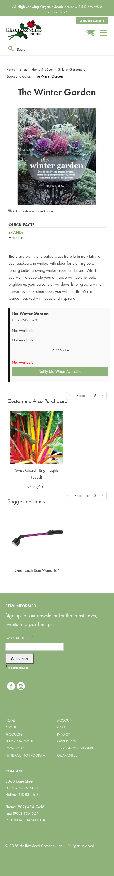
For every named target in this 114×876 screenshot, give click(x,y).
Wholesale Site (92, 21)
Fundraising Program (25, 755)
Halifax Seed (31, 30)
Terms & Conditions (75, 748)
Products (13, 734)
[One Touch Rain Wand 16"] (36, 537)
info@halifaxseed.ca (25, 820)
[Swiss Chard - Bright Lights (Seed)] (36, 437)
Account (65, 720)
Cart (61, 727)
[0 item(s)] (92, 30)
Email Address (19, 638)
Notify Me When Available (59, 371)
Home (10, 720)
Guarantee (67, 755)
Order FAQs (67, 741)
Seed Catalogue (19, 741)
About (10, 727)
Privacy (63, 734)
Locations (14, 748)
